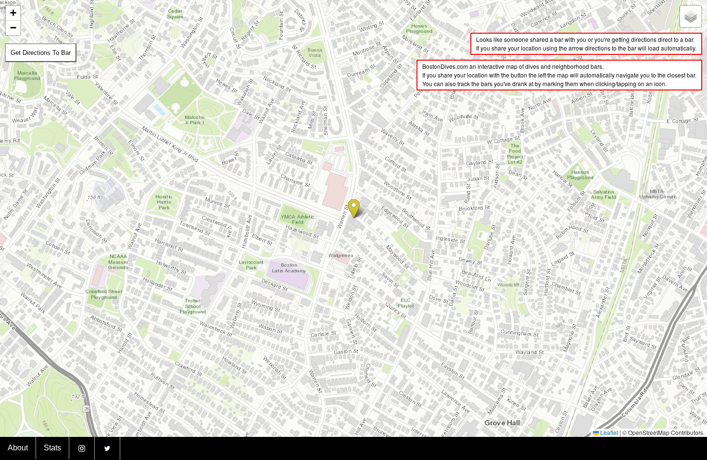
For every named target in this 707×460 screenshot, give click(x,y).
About (18, 448)
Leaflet (608, 432)
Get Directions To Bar (41, 52)
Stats (52, 448)
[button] (354, 208)
